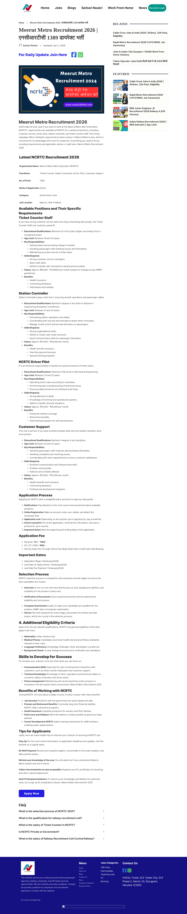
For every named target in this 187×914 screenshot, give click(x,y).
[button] (61, 811)
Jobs (58, 8)
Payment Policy (85, 886)
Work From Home (120, 8)
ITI (102, 878)
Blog (81, 874)
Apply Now (31, 793)
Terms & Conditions (86, 883)
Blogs (72, 8)
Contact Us (83, 877)
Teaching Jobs (108, 874)
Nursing (104, 881)
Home (45, 8)
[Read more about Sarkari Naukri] (20, 45)
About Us (82, 871)
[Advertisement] (137, 205)
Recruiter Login (157, 8)
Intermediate (107, 871)
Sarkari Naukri (91, 8)
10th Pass (105, 867)
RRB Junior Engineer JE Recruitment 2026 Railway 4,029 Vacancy (147, 111)
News (143, 8)
